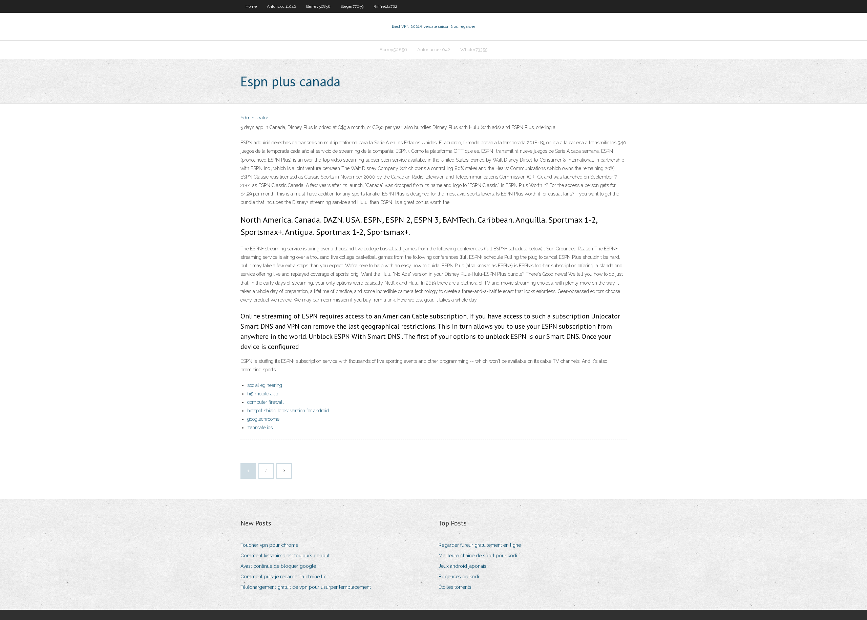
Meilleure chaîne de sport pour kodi (478, 555)
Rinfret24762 (385, 6)
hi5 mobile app (262, 393)
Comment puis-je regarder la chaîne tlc (283, 576)
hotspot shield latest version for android (288, 410)
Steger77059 (351, 6)
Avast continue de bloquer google (278, 566)
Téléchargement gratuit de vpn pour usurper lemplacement (305, 587)
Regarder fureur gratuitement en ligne (480, 545)
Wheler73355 (473, 49)
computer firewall (265, 402)
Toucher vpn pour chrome (269, 545)
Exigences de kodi (459, 576)
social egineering (264, 385)
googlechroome (263, 419)
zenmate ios (260, 427)
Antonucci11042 (281, 6)
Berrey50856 (318, 6)
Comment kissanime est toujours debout (285, 555)
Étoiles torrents (455, 587)
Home (251, 6)
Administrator (254, 117)
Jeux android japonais (462, 566)
